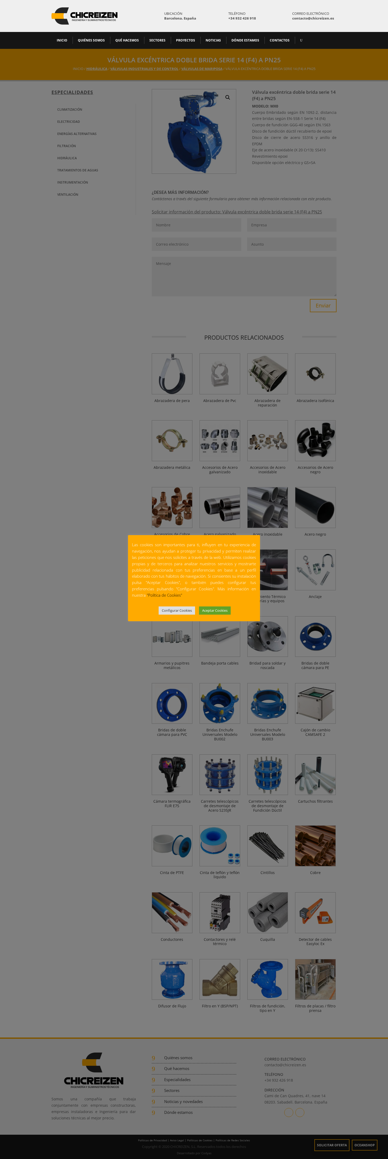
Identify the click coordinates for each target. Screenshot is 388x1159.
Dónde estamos (245, 40)
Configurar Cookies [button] (177, 610)
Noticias (213, 40)
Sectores (157, 40)
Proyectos (185, 40)
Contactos (280, 40)
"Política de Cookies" (164, 595)
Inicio (62, 40)
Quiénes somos (91, 40)
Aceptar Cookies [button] (215, 610)
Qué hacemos (127, 40)
